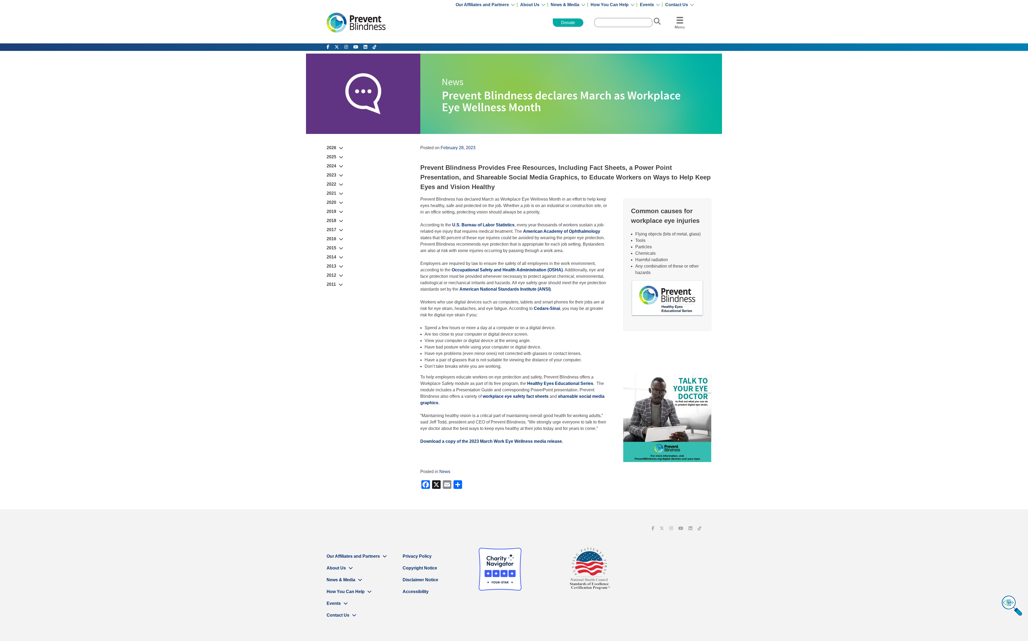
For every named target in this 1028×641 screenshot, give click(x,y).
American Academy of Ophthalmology (561, 231)
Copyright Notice (420, 568)
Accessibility (416, 591)
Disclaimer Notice (420, 580)
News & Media (565, 5)
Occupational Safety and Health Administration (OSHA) (507, 270)
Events (647, 5)
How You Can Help (610, 5)
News (444, 471)
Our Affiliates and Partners (482, 5)
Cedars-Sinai (547, 308)
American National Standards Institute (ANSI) (505, 289)
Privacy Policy (417, 556)
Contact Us (676, 5)
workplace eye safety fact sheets (516, 396)
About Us (529, 5)
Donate (568, 22)
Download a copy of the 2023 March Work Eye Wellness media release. (491, 441)
